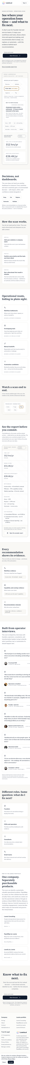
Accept (11, 1062)
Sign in (25, 3)
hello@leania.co (5, 1027)
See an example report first (9, 66)
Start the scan (14, 55)
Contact (3, 1025)
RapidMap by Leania (21, 1023)
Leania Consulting (21, 1020)
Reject (4, 1062)
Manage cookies (5, 1046)
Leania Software (20, 1027)
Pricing (3, 1020)
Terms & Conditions (6, 1039)
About (3, 1023)
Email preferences (6, 1044)
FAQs (2, 1037)
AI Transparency (5, 1035)
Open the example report (16, 533)
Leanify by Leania (21, 1025)
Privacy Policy (5, 1042)
